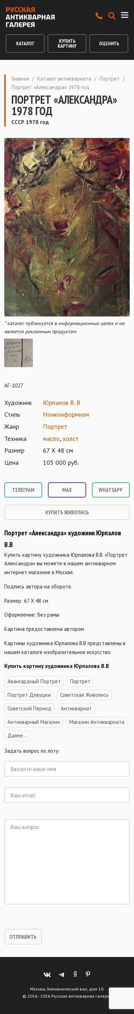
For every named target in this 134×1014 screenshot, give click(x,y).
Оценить (109, 43)
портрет (80, 681)
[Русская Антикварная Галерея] (30, 17)
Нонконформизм (66, 414)
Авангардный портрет (34, 681)
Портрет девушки (29, 694)
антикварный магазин (34, 722)
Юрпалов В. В (61, 402)
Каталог (25, 43)
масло (51, 438)
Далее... (17, 735)
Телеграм (23, 490)
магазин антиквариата (96, 722)
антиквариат (76, 708)
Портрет (109, 78)
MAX (67, 490)
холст (71, 438)
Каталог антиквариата (64, 78)
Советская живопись (84, 694)
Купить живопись (67, 512)
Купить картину (67, 43)
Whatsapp (111, 490)
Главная (20, 78)
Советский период (29, 708)
